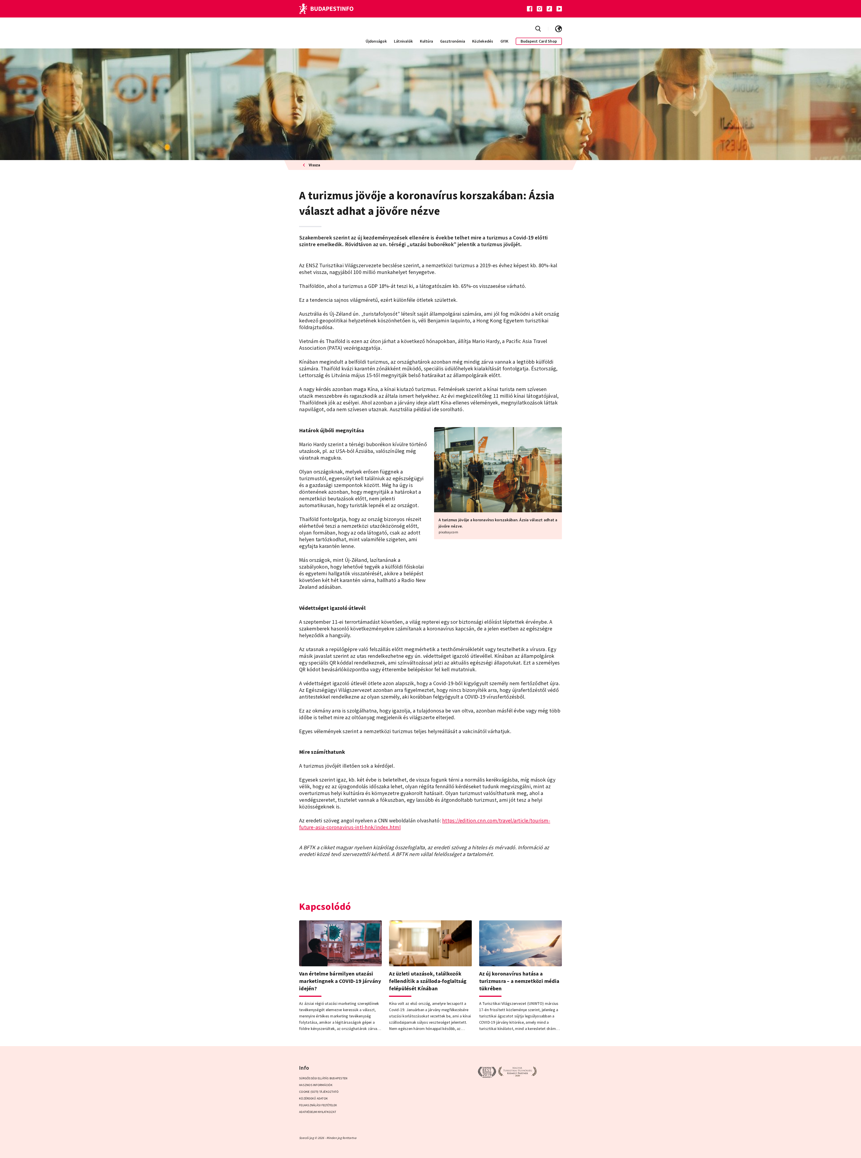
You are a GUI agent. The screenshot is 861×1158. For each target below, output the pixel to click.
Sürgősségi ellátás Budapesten (323, 1078)
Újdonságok (376, 41)
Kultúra (426, 41)
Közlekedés (482, 41)
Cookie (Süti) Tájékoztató (319, 1092)
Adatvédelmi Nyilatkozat (317, 1112)
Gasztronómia (452, 41)
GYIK (504, 41)
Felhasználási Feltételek (318, 1105)
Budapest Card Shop (539, 41)
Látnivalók (403, 41)
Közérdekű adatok (313, 1098)
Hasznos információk (316, 1085)
